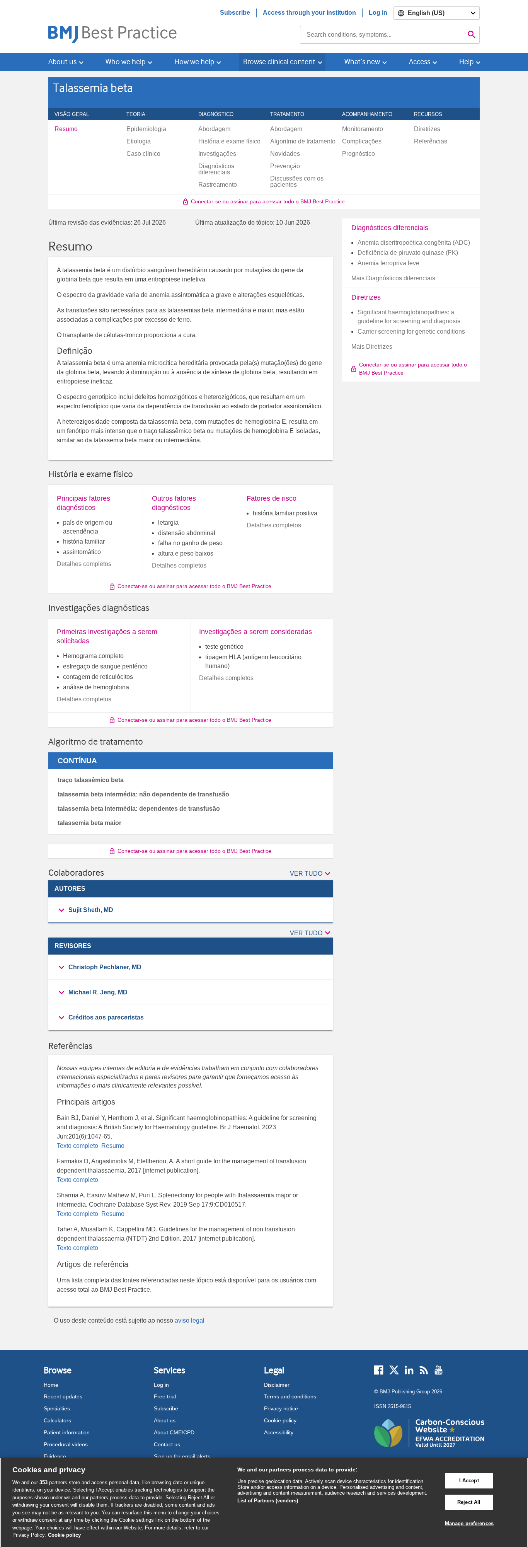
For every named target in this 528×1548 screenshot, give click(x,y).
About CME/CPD (174, 1432)
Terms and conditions (290, 1396)
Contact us (167, 1444)
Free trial (165, 1396)
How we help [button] (194, 61)
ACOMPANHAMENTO (371, 114)
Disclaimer (277, 1385)
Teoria (140, 114)
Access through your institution (309, 12)
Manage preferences (469, 1523)
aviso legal (189, 1320)
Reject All (468, 1502)
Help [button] (466, 61)
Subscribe (235, 12)
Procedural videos (66, 1444)
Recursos (432, 114)
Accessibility (278, 1432)
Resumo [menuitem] (66, 129)
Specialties (57, 1408)
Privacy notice (281, 1408)
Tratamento (291, 114)
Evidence (55, 1456)
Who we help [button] (125, 61)
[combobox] (382, 35)
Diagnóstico (220, 114)
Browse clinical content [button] (279, 61)
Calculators (57, 1420)
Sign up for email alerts (182, 1456)
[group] (190, 910)
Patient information (67, 1432)
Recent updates (63, 1396)
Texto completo (78, 1145)
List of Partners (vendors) (267, 1501)
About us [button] (62, 61)
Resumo (112, 1145)
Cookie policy (280, 1420)
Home (51, 1385)
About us (164, 1420)
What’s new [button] (362, 61)
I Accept (469, 1480)
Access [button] (419, 61)
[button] (311, 874)
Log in (378, 12)
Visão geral (76, 114)
